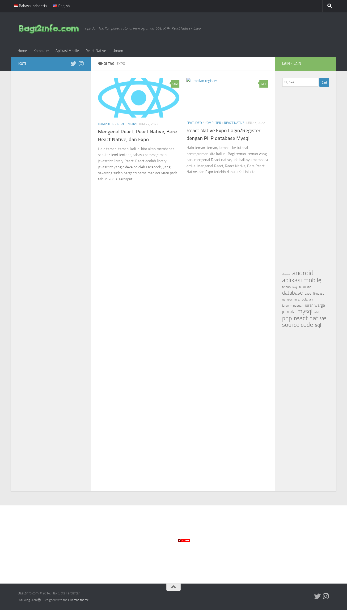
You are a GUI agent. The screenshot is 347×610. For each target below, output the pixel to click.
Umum (118, 50)
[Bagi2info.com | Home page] (49, 28)
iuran (289, 299)
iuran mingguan (292, 306)
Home (22, 50)
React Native (95, 50)
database (292, 293)
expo (308, 294)
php (287, 318)
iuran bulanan (303, 299)
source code (297, 325)
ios (283, 299)
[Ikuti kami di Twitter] (73, 63)
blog (294, 287)
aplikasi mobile (302, 280)
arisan (286, 287)
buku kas (305, 287)
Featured (194, 123)
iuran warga (315, 305)
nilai (316, 312)
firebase (318, 294)
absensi (286, 274)
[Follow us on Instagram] (81, 63)
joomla (289, 311)
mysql (305, 311)
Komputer (41, 50)
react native (310, 318)
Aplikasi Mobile (67, 50)
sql (318, 325)
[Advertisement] (51, 149)
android (302, 273)
